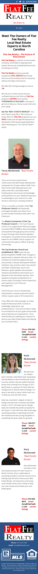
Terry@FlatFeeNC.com (21, 545)
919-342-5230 (21, 543)
